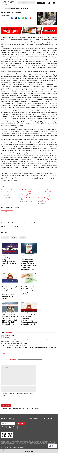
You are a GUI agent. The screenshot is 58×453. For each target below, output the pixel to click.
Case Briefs (5, 285)
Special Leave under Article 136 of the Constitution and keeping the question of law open (29, 291)
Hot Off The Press (7, 314)
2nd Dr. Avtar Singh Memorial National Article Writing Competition (8, 192)
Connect (41, 2)
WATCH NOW (5, 256)
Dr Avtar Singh (9, 207)
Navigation (29, 451)
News (13, 314)
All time (22, 237)
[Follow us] (2, 427)
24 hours (4, 237)
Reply (6, 354)
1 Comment (8, 211)
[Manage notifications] (3, 450)
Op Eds (23, 285)
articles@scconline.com (48, 419)
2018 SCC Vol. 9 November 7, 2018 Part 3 (10, 225)
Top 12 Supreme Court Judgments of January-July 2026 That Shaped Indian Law (10, 261)
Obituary (17, 207)
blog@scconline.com (34, 419)
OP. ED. (27, 285)
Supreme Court (13, 285)
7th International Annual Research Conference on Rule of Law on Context (18, 221)
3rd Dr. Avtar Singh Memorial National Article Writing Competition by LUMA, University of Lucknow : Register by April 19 (28, 194)
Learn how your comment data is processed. (29, 408)
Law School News (25, 256)
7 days (13, 237)
